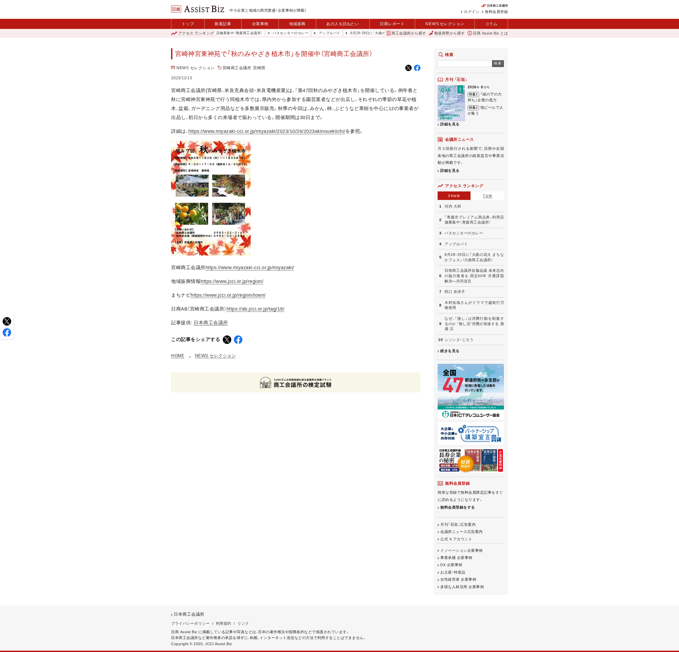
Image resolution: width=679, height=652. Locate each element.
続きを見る (450, 351)
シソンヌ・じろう (459, 340)
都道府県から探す (449, 33)
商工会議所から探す (408, 33)
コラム (491, 23)
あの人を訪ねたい (342, 23)
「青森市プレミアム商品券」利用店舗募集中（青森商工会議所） (474, 220)
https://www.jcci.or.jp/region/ (232, 281)
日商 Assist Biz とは (490, 33)
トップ (188, 23)
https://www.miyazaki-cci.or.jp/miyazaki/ (250, 267)
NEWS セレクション (195, 67)
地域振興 (297, 23)
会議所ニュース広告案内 (461, 532)
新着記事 (223, 23)
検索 (498, 63)
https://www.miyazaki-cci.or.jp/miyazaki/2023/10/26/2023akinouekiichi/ (266, 131)
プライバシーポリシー (190, 623)
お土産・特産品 (452, 572)
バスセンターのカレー (272, 33)
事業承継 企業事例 (456, 557)
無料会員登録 (496, 11)
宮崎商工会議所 (237, 67)
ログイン (471, 11)
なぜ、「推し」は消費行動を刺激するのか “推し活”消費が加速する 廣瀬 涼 (474, 323)
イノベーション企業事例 (461, 550)
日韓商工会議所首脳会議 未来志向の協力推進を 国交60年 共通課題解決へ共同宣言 (474, 275)
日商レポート (392, 23)
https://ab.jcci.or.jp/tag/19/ (256, 309)
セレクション (444, 23)
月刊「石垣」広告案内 (458, 524)
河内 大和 (453, 206)
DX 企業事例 (451, 565)
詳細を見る (450, 124)
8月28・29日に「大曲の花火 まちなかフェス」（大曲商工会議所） (381, 33)
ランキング (196, 33)
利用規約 (223, 623)
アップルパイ (311, 33)
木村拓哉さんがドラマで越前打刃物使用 (474, 305)
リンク (243, 623)
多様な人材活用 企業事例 (462, 587)
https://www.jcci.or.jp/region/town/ (228, 295)
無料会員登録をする (457, 507)
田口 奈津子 (455, 292)
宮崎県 (259, 67)
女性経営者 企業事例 (458, 579)
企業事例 (260, 23)
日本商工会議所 (211, 322)
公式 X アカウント (456, 539)
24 (454, 196)
